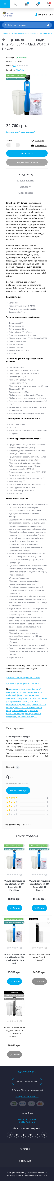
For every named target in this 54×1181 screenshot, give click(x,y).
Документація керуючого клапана (22, 683)
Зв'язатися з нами (27, 1081)
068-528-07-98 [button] (26, 1072)
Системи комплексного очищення (23, 33)
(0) (14, 65)
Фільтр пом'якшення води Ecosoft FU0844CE (39, 957)
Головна (5, 33)
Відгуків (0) (25, 186)
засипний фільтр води (17, 698)
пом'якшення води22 (27, 716)
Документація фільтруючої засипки (23, 677)
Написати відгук (18, 790)
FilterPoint (20, 70)
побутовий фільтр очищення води (22, 695)
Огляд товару (25, 174)
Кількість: (11, 140)
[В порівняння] (23, 846)
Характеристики (25, 180)
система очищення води (30, 692)
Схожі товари (25, 192)
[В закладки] (23, 849)
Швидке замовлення (27, 162)
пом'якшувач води (20, 710)
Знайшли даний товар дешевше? (20, 132)
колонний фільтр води (20, 689)
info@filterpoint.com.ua (27, 1096)
